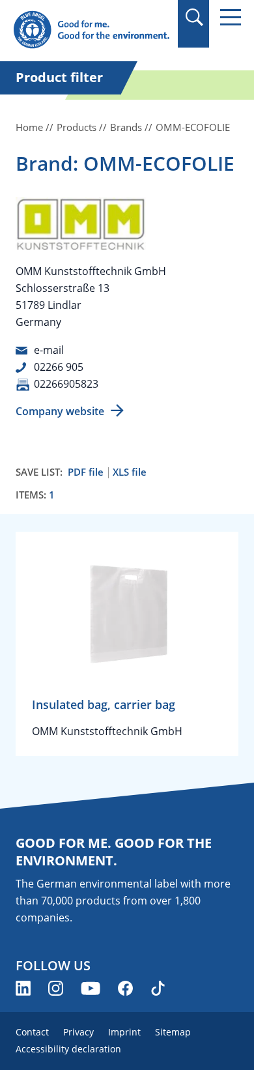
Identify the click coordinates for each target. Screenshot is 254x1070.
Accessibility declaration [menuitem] (68, 1049)
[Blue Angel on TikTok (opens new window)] (157, 988)
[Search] (193, 17)
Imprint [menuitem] (124, 1032)
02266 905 (58, 367)
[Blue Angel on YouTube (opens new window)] (90, 988)
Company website (60, 411)
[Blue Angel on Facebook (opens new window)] (125, 988)
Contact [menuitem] (32, 1032)
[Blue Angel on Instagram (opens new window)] (55, 988)
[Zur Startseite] (91, 30)
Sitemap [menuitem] (173, 1032)
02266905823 (66, 384)
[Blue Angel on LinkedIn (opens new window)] (23, 988)
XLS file (130, 472)
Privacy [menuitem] (78, 1032)
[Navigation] (230, 17)
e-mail (49, 350)
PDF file (86, 472)
